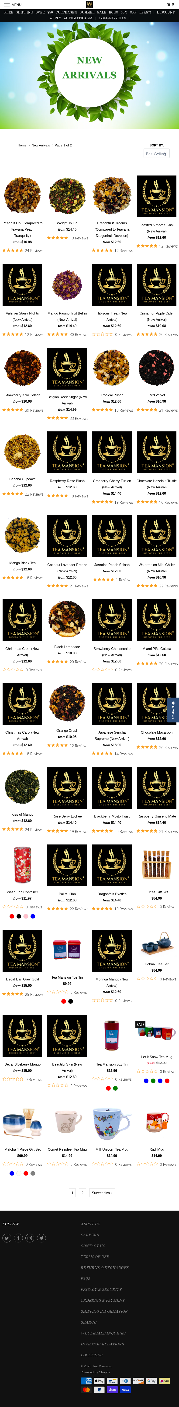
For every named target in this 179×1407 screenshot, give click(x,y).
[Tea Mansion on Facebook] (19, 1238)
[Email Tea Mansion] (42, 1238)
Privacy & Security (101, 1290)
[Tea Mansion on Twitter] (7, 1238)
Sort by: (157, 145)
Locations (92, 1355)
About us (90, 1224)
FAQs (85, 1279)
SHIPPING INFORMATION (104, 1312)
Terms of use (95, 1257)
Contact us (93, 1246)
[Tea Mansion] (89, 4)
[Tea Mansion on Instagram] (30, 1238)
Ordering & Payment (103, 1301)
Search (89, 1322)
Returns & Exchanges (105, 1268)
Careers (90, 1235)
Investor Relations (102, 1344)
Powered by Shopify (95, 1372)
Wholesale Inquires (103, 1333)
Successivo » (102, 1193)
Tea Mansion (101, 1366)
